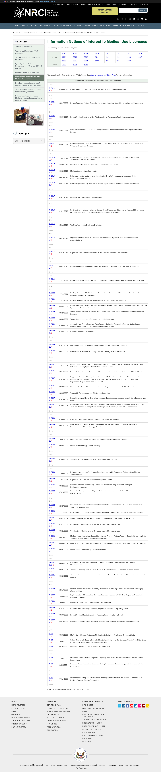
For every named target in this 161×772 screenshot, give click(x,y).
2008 (129, 57)
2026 (64, 53)
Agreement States (64, 4)
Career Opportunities (57, 721)
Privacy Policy (123, 765)
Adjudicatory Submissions (94, 720)
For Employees (81, 768)
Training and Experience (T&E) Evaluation (26, 52)
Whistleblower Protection (60, 765)
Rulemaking (87, 739)
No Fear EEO (76, 765)
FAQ (54, 4)
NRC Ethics (52, 724)
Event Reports (18, 708)
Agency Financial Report (58, 711)
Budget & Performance (57, 708)
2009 (118, 57)
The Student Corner (21, 721)
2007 (140, 57)
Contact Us (111, 4)
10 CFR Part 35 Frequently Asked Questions (27, 58)
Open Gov (15, 714)
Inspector (89, 765)
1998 (75, 65)
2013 (75, 57)
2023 (97, 53)
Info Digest (87, 705)
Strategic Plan (54, 705)
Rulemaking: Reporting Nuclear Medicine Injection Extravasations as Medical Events (28, 98)
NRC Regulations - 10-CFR (93, 726)
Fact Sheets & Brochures (94, 708)
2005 (75, 61)
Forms (85, 711)
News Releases (18, 705)
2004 (86, 61)
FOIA (47, 765)
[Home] (24, 12)
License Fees (53, 714)
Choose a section (22, 141)
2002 (107, 61)
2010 (107, 57)
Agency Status (53, 727)
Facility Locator (80, 4)
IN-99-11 (52, 646)
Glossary (86, 742)
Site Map (102, 765)
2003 (97, 61)
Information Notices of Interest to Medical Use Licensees (27, 78)
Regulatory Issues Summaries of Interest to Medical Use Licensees (28, 84)
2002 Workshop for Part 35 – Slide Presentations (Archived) (28, 91)
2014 (64, 57)
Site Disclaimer (135, 765)
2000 (129, 61)
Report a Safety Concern (105, 11)
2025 (75, 53)
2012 (86, 57)
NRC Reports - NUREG (92, 723)
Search (142, 10)
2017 (129, 53)
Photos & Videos (19, 724)
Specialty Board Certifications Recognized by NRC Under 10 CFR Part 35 (28, 66)
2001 (118, 61)
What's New (92, 4)
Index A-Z (133, 4)
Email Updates (123, 4)
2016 (140, 53)
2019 (118, 53)
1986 (86, 65)
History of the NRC (56, 718)
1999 (64, 65)
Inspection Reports (91, 729)
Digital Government (20, 718)
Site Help (102, 4)
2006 (64, 61)
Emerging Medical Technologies (27, 72)
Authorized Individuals (23, 47)
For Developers (18, 727)
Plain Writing (88, 732)
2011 (97, 57)
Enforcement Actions (92, 736)
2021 (107, 53)
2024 (86, 53)
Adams (14, 711)
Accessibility (111, 765)
